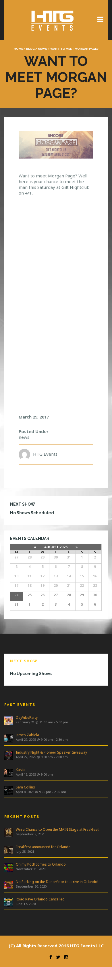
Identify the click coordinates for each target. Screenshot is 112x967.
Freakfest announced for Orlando (43, 846)
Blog (30, 48)
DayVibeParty (27, 717)
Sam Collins (25, 787)
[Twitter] (56, 957)
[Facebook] (49, 957)
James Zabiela (27, 734)
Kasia (20, 769)
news (42, 48)
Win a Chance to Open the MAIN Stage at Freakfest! (57, 829)
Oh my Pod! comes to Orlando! (41, 864)
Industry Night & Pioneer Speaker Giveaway (51, 752)
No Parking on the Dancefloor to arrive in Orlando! (57, 881)
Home (18, 48)
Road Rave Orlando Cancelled (40, 899)
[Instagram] (64, 957)
